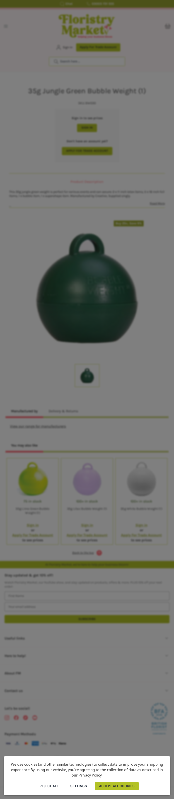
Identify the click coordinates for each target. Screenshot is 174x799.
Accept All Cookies (117, 786)
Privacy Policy (90, 775)
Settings (78, 786)
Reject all (48, 786)
